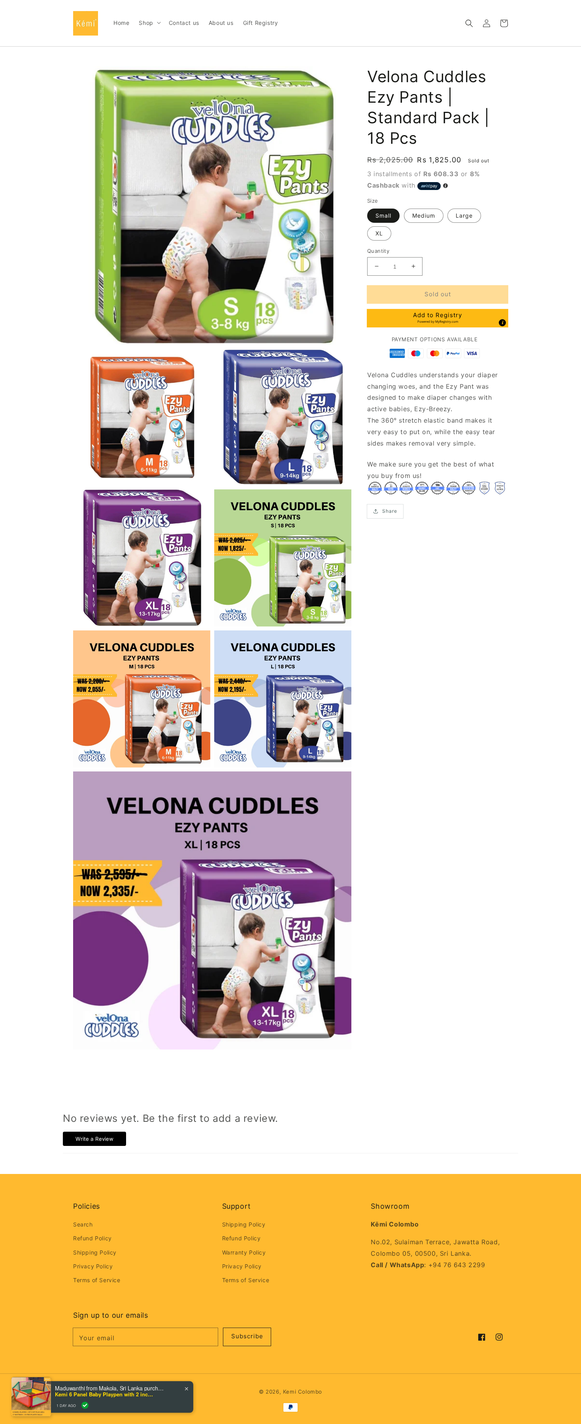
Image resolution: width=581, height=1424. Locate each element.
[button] (469, 23)
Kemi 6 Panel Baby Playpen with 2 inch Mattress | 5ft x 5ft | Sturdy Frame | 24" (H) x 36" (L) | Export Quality (104, 1393)
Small (383, 215)
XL (379, 232)
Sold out (437, 293)
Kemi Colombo (302, 1391)
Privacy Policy (93, 1266)
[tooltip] (502, 322)
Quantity (378, 250)
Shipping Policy (95, 1252)
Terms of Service (97, 1280)
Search (83, 1224)
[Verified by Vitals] (85, 1404)
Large (464, 215)
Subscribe (247, 1336)
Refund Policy (92, 1238)
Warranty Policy (244, 1252)
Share (389, 511)
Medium (423, 215)
